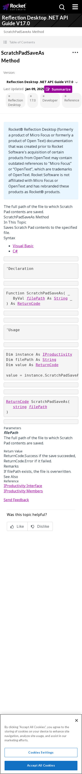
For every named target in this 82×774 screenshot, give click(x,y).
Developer (50, 100)
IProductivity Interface (23, 485)
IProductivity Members (23, 490)
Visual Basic (23, 245)
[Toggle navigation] (75, 6)
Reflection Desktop (15, 102)
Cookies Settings (41, 752)
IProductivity (57, 354)
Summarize (61, 89)
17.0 (33, 100)
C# (15, 251)
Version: (9, 72)
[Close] (77, 720)
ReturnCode (29, 303)
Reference (71, 100)
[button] (41, 42)
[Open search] (61, 6)
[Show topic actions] (75, 52)
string (20, 407)
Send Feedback (16, 499)
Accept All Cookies (41, 765)
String (61, 298)
